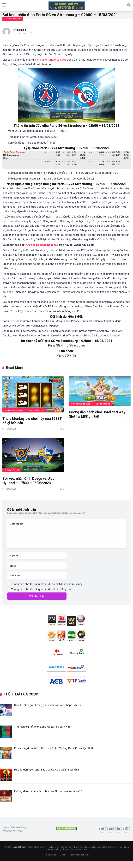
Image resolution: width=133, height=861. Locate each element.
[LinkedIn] (118, 829)
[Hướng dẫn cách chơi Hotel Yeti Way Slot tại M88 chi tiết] (100, 390)
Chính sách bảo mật (79, 855)
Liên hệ (63, 855)
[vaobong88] (66, 5)
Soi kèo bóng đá (13, 19)
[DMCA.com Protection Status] (66, 829)
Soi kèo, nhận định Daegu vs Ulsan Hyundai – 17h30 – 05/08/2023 (29, 480)
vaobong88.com (19, 847)
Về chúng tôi (51, 855)
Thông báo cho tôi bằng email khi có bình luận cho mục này (46, 584)
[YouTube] (110, 829)
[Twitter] (102, 829)
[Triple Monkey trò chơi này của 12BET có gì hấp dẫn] (33, 393)
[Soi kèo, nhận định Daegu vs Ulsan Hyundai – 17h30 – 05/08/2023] (33, 454)
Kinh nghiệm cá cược (14, 410)
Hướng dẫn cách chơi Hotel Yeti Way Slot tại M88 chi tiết (97, 414)
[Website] (126, 829)
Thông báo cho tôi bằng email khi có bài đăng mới (41, 589)
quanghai (21, 29)
